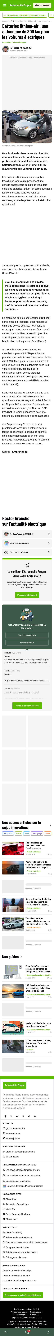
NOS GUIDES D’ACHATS (14, 1265)
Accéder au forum (27, 642)
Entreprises (7, 833)
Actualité (30, 1049)
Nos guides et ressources (18, 1181)
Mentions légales (20, 1315)
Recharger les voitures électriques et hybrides (39, 975)
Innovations (6, 42)
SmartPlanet (9, 273)
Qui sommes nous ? (15, 1128)
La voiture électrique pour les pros (19, 1280)
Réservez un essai (42, 5)
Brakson (35, 1327)
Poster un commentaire (27, 635)
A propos (8, 1123)
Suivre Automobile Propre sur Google (25, 1186)
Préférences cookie (19, 1312)
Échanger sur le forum (16, 1257)
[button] (27, 680)
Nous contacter (13, 1133)
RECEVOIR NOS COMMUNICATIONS (19, 1165)
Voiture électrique (19, 42)
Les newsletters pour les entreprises (23, 1175)
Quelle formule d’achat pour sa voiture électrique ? (38, 1024)
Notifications (35, 1312)
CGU (40, 1317)
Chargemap (11, 1219)
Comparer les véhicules (17, 1247)
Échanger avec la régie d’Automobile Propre (23, 1295)
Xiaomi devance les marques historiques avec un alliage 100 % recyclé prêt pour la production (37, 921)
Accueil (5, 21)
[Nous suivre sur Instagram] (23, 1116)
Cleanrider (11, 1199)
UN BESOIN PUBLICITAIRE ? (16, 1289)
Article (18, 833)
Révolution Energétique (17, 1204)
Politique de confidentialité (25, 1309)
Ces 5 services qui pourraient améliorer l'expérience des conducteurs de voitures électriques (36, 845)
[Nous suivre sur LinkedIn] (35, 1116)
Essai (27, 833)
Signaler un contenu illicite (23, 1317)
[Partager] (48, 1332)
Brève (47, 833)
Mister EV (10, 1209)
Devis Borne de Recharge (18, 1214)
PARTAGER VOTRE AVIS (14, 1146)
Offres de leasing (14, 1232)
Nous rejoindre (13, 1138)
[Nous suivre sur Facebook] (5, 1116)
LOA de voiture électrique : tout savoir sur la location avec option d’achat (37, 988)
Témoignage (37, 833)
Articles (14, 21)
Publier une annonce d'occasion (21, 1252)
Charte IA (34, 1315)
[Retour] (6, 1332)
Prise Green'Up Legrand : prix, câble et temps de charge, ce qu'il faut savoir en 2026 (38, 969)
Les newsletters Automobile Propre (23, 1170)
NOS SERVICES (10, 1227)
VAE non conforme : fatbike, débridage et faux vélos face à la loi (38, 1043)
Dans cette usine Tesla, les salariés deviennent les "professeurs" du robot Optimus (38, 902)
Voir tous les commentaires (27, 705)
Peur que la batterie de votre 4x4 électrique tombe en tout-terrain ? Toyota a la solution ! (38, 864)
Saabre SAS (37, 1324)
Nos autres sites (12, 1194)
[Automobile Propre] (20, 5)
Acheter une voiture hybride (16, 1275)
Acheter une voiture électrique (38, 994)
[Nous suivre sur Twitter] (11, 1116)
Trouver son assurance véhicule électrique (26, 1242)
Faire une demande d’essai (19, 1237)
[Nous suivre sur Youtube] (17, 1116)
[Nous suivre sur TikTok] (29, 1116)
